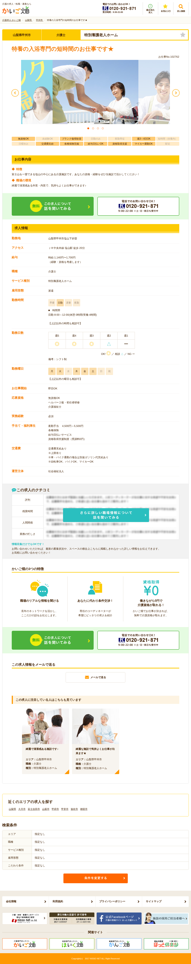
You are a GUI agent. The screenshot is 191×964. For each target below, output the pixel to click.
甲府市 (55, 809)
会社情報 (11, 901)
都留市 (83, 809)
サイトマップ (154, 901)
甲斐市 (64, 809)
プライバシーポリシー (112, 901)
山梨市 (45, 809)
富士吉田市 (34, 809)
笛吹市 (74, 809)
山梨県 (12, 809)
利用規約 (58, 901)
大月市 (22, 809)
